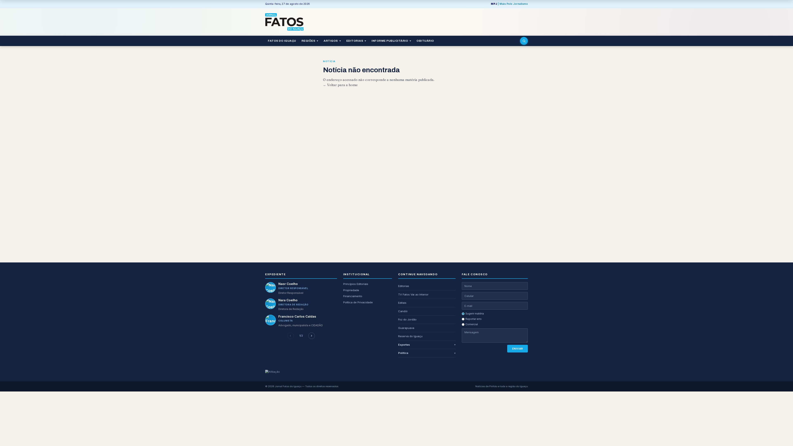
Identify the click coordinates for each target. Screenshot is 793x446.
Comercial (471, 324)
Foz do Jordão (407, 319)
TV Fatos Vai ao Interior (413, 294)
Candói (402, 311)
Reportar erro (473, 318)
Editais (402, 302)
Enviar (517, 348)
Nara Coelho (288, 300)
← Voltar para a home (340, 85)
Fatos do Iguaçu (282, 40)
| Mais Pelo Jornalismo (509, 3)
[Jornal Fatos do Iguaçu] (284, 22)
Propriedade (351, 290)
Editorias (403, 286)
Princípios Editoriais (355, 284)
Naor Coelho (288, 284)
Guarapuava (406, 328)
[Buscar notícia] (524, 41)
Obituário (425, 40)
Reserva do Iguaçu (410, 336)
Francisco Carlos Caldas (297, 316)
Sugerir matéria (474, 313)
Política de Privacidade (358, 302)
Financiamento (352, 296)
